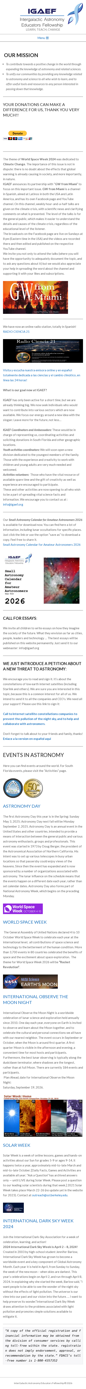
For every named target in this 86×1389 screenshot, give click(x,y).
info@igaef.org (13, 504)
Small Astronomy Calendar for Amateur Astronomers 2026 (42, 544)
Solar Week (16, 1145)
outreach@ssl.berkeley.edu (49, 1195)
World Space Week (25, 922)
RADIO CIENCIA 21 (16, 331)
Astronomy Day (21, 806)
